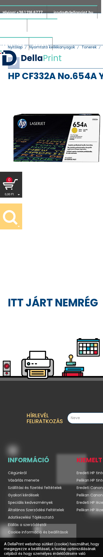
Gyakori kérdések (23, 495)
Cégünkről (17, 473)
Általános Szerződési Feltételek (36, 510)
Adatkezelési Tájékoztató (31, 517)
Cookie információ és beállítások (38, 532)
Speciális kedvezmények (30, 502)
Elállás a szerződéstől (27, 524)
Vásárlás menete (23, 480)
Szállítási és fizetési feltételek (35, 487)
